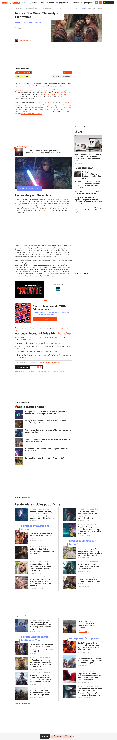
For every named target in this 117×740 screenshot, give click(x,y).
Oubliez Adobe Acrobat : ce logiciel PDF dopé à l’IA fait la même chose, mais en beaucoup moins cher (88, 157)
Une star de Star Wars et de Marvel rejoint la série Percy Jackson (40, 343)
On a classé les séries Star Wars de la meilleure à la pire (37, 352)
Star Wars (31, 371)
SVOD (100, 8)
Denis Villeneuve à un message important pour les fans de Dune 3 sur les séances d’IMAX (89, 646)
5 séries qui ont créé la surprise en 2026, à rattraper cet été (87, 192)
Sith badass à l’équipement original (34, 111)
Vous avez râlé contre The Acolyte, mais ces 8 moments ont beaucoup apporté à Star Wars (43, 152)
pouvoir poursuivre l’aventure (31, 114)
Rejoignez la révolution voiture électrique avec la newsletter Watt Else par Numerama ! (46, 412)
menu (24, 3)
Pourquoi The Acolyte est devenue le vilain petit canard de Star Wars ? (45, 422)
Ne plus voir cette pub (22, 68)
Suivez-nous (67, 73)
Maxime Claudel (25, 40)
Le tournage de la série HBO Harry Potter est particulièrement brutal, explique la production (88, 210)
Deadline (60, 92)
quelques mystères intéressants (49, 109)
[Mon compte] (96, 2)
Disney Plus (20, 371)
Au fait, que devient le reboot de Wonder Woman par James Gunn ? (89, 566)
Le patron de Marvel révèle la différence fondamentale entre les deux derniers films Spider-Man (89, 676)
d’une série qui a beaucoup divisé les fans (39, 107)
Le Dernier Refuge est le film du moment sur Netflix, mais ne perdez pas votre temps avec (42, 626)
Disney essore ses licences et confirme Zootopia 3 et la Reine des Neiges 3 (90, 660)
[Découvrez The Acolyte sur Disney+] (58, 291)
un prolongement (43, 103)
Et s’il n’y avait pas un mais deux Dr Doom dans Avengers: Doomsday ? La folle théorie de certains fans (90, 692)
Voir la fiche (83, 631)
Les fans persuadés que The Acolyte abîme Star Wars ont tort (46, 450)
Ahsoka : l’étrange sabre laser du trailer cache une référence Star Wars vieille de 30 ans (89, 530)
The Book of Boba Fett (36, 267)
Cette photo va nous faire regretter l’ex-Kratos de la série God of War (91, 175)
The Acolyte (58, 284)
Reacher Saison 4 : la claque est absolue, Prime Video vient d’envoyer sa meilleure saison (41, 663)
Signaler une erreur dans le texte (50, 363)
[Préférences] (100, 2)
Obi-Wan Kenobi (64, 267)
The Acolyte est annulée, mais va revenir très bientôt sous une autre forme (47, 440)
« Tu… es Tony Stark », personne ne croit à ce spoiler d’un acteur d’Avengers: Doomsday (87, 515)
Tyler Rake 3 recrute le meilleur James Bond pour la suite (89, 581)
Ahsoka (32, 204)
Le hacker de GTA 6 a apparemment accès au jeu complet (42, 551)
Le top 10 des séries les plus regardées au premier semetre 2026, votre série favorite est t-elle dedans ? (88, 201)
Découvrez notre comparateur (45, 319)
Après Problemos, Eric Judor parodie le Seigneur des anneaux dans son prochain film (41, 567)
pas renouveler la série (53, 94)
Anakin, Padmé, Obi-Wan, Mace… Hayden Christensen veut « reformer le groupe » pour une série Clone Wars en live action (42, 515)
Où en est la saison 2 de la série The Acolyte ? (44, 458)
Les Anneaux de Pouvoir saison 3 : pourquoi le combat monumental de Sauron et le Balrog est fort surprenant (87, 184)
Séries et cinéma (58, 371)
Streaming (92, 8)
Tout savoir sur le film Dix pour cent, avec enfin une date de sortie (41, 536)
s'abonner (109, 3)
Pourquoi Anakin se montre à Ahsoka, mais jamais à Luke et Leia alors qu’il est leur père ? (42, 648)
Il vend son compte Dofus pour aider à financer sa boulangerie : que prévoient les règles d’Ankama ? (90, 552)
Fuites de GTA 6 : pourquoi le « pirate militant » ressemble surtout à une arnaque (41, 582)
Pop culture (82, 8)
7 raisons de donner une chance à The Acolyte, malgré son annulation (48, 431)
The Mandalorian (57, 199)
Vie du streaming (43, 371)
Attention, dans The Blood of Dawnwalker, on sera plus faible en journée (41, 692)
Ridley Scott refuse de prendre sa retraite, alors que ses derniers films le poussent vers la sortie (41, 678)
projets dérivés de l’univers (31, 90)
